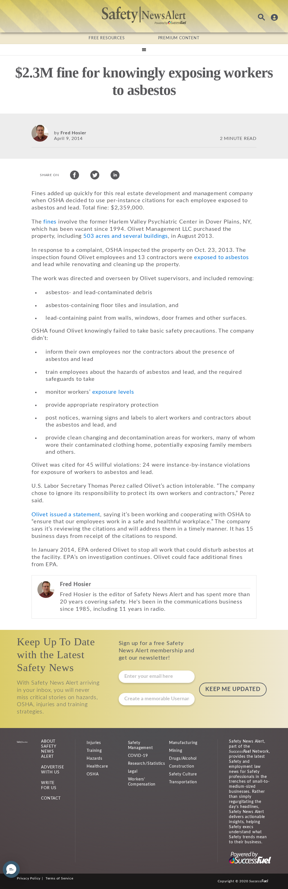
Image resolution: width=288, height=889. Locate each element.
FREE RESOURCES (107, 38)
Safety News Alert (144, 15)
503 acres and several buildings (125, 236)
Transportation (183, 782)
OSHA (92, 774)
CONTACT (51, 798)
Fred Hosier (73, 133)
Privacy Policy (28, 878)
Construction (181, 766)
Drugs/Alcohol (183, 759)
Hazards (94, 759)
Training (94, 751)
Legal (133, 771)
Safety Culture (183, 774)
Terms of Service (59, 878)
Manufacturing (183, 743)
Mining (175, 751)
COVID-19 (138, 756)
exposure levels (113, 392)
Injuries (94, 743)
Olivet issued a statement (66, 514)
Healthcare (97, 766)
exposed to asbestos (221, 257)
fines (50, 222)
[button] (11, 869)
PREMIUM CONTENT (178, 38)
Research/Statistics (146, 764)
